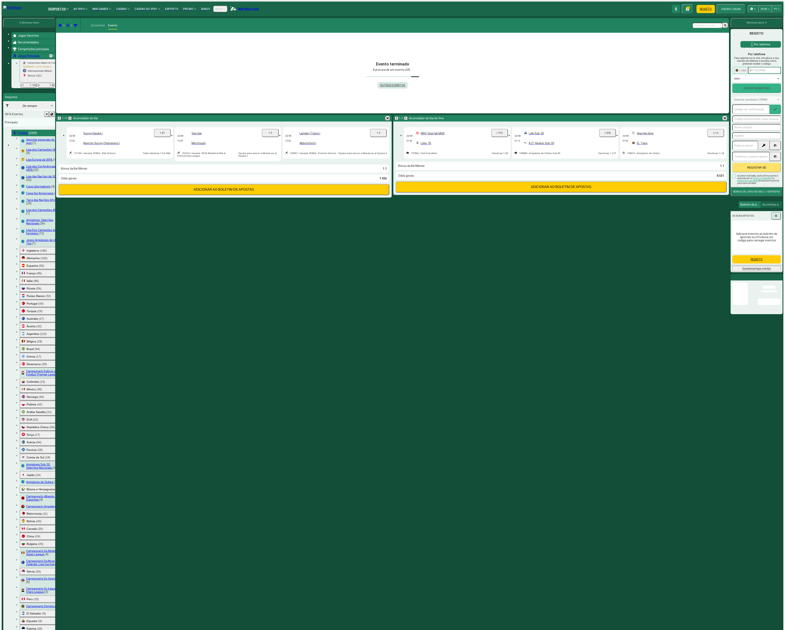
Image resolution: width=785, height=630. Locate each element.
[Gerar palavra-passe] (763, 145)
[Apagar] (387, 118)
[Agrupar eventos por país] (51, 114)
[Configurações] (776, 216)
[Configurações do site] (753, 9)
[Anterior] (51, 55)
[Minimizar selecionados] (46, 114)
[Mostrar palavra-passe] (775, 145)
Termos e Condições (762, 178)
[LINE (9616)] (60, 25)
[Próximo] (70, 118)
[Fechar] (779, 280)
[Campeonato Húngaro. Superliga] (75, 25)
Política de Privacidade (747, 181)
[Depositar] (676, 9)
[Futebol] (67, 25)
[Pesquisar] (725, 25)
